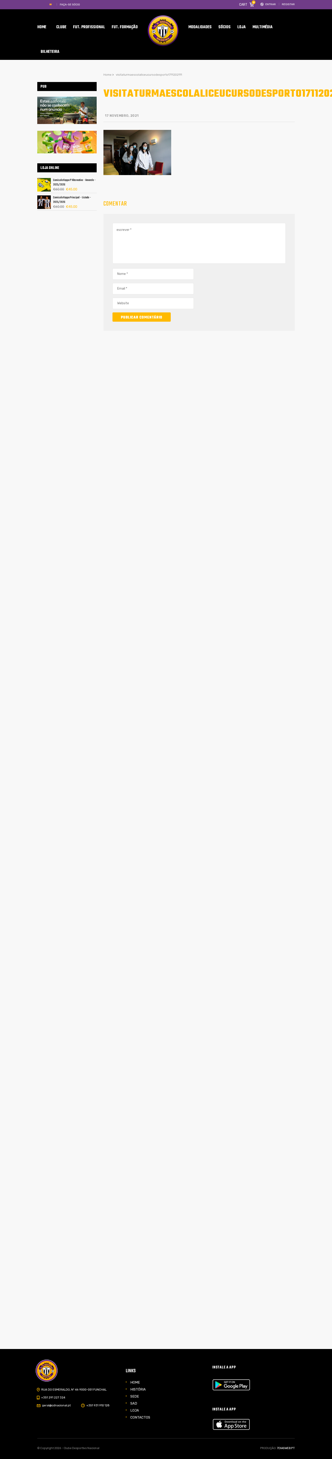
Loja (134, 1410)
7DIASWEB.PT (286, 1448)
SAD (133, 1403)
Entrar (270, 4)
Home (135, 1382)
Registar (288, 4)
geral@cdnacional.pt (56, 1405)
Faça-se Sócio (70, 4)
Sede (134, 1396)
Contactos (140, 1417)
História (138, 1389)
